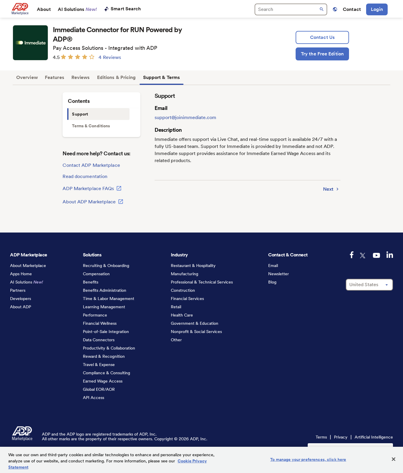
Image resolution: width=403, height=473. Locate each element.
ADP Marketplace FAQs (89, 188)
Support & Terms (161, 77)
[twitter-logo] (363, 255)
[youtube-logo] (376, 255)
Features (54, 77)
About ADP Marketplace (90, 202)
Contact (352, 9)
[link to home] (20, 8)
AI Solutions (77, 9)
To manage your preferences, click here (308, 459)
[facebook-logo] (351, 254)
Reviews (80, 77)
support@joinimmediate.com (185, 117)
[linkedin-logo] (389, 254)
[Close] (393, 459)
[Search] (291, 9)
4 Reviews (110, 57)
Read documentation (85, 176)
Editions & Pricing (116, 77)
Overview (27, 77)
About (44, 9)
